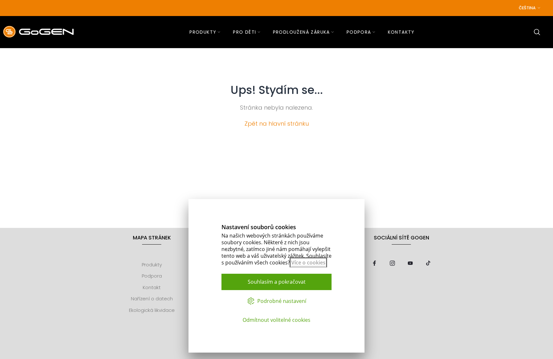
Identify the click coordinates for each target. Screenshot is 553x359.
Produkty (152, 264)
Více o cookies (308, 262)
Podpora (152, 276)
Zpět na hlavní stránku (276, 124)
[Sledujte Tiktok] (428, 264)
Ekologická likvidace (152, 310)
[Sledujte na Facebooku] (374, 264)
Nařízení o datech (152, 299)
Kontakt (152, 287)
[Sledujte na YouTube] (410, 264)
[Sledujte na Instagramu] (392, 264)
